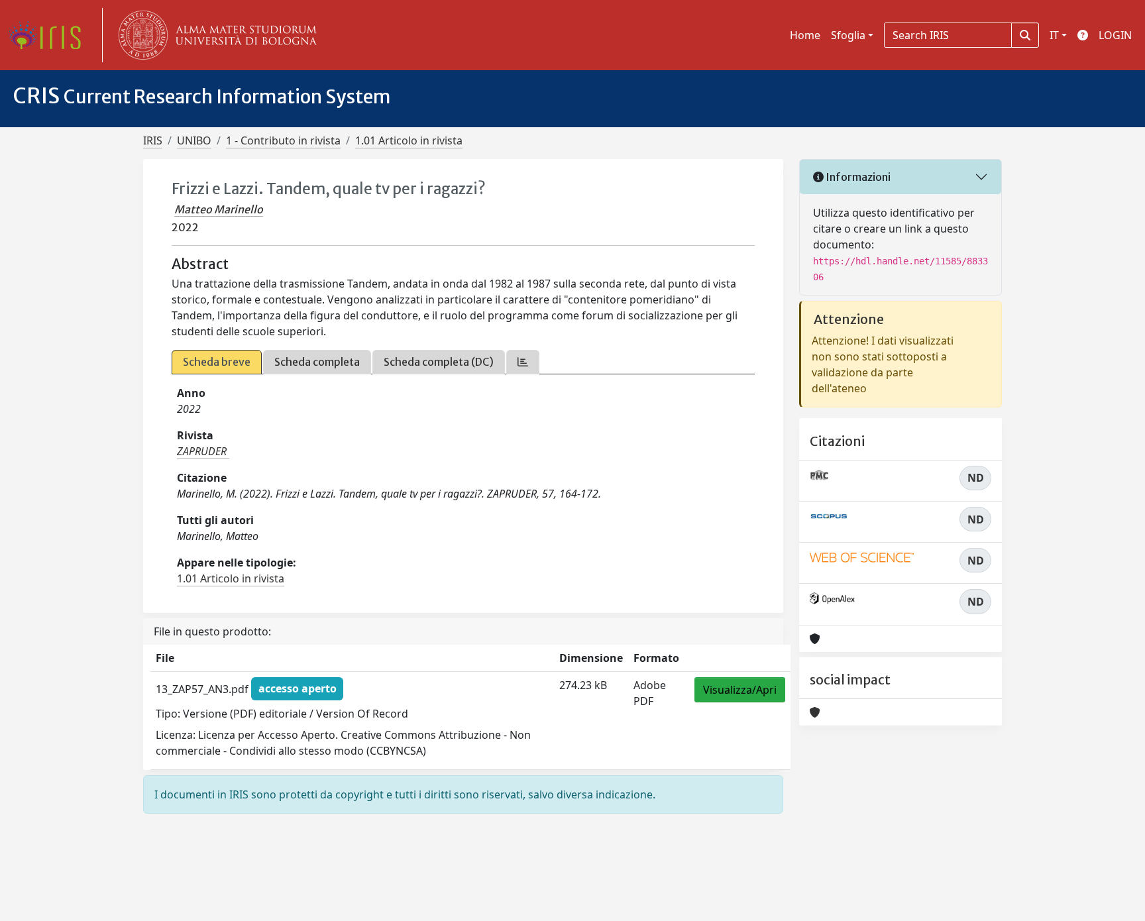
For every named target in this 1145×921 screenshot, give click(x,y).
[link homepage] (49, 35)
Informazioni (857, 177)
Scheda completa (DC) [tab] (439, 361)
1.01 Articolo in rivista (409, 140)
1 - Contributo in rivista (283, 140)
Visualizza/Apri (740, 689)
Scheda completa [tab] (317, 361)
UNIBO (194, 140)
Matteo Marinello (218, 209)
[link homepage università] (214, 35)
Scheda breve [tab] (216, 361)
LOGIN (1115, 35)
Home (805, 35)
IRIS (152, 140)
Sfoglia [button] (848, 35)
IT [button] (1054, 35)
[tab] (522, 362)
